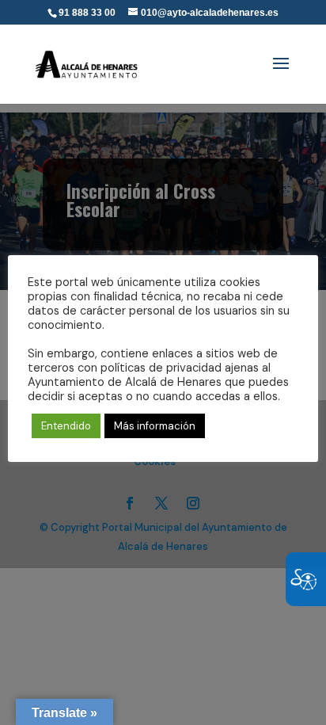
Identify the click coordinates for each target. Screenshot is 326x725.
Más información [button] (154, 426)
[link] (87, 59)
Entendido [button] (66, 426)
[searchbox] (210, 1)
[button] (281, 74)
